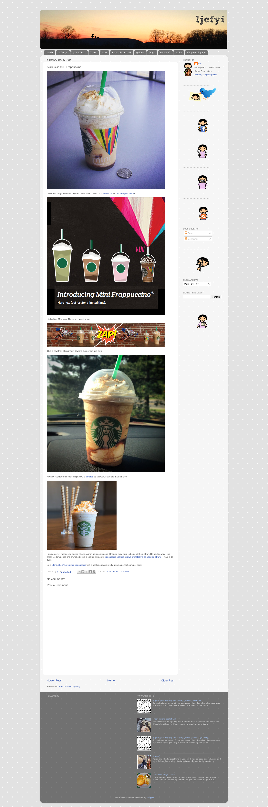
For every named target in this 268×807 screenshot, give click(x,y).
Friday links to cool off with (165, 719)
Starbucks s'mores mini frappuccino (69, 565)
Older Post (167, 680)
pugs (152, 52)
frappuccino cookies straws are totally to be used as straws (133, 557)
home (50, 52)
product (116, 571)
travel (179, 52)
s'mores (89, 476)
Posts (190, 233)
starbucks (125, 571)
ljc (199, 63)
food (104, 52)
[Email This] (79, 572)
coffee (108, 571)
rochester (165, 52)
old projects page (196, 52)
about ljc (62, 52)
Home (111, 680)
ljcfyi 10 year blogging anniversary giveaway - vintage (177, 700)
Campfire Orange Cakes (164, 774)
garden (140, 52)
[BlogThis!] (83, 572)
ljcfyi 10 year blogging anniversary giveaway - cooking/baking (180, 737)
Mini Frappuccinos (125, 193)
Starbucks (107, 193)
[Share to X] (86, 572)
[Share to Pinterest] (94, 572)
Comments (192, 239)
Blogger (150, 798)
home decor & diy (121, 52)
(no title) (156, 756)
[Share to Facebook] (90, 572)
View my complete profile (205, 75)
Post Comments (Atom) (69, 686)
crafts (94, 52)
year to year (79, 52)
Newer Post (54, 680)
